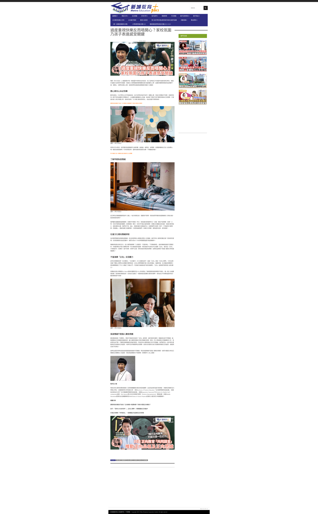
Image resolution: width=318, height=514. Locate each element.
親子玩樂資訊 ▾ (184, 16)
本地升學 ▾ (144, 16)
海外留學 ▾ (154, 16)
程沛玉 (140, 460)
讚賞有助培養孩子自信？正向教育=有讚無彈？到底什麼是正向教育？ (130, 404)
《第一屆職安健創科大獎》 (120, 24)
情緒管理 (164, 16)
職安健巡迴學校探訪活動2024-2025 (160, 24)
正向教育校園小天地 (118, 20)
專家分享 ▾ (125, 16)
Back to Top (203, 508)
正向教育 (135, 460)
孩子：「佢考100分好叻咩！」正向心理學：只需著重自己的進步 (129, 409)
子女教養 (173, 16)
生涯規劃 (134, 16)
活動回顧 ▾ (184, 20)
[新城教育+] (134, 8)
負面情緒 (145, 460)
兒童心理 (118, 460)
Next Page (142, 454)
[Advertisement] (142, 488)
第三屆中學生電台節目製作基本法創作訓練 (164, 20)
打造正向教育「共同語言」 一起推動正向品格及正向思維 (127, 413)
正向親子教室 (132, 20)
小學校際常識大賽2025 (139, 24)
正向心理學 (129, 460)
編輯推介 (115, 16)
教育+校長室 (144, 20)
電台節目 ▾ (194, 20)
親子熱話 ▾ (196, 16)
